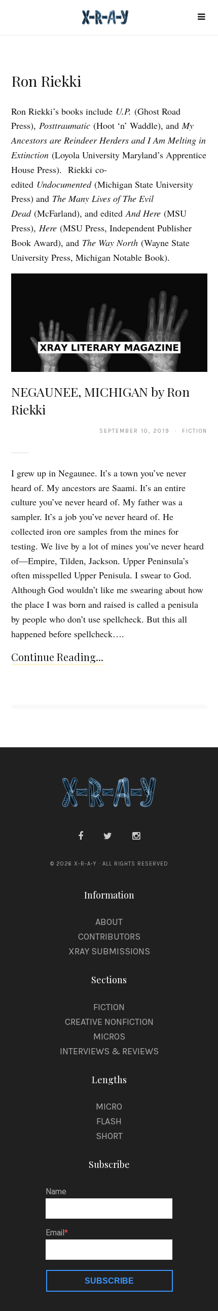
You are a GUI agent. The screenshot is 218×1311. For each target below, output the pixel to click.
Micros (109, 1036)
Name (56, 1192)
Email (55, 1233)
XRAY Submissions (109, 951)
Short (109, 1136)
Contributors (109, 936)
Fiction (109, 1007)
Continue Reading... (57, 657)
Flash (109, 1121)
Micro (109, 1106)
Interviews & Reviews (109, 1051)
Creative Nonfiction (109, 1021)
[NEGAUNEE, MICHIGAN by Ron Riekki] (109, 322)
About (109, 921)
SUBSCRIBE (109, 1280)
